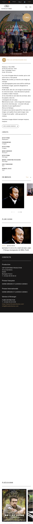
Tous (27, 177)
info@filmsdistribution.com (10, 306)
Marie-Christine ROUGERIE (11, 160)
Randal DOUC (7, 168)
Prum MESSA (6, 142)
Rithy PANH (6, 138)
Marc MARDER (7, 151)
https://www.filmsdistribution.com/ (13, 304)
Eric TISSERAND (7, 164)
